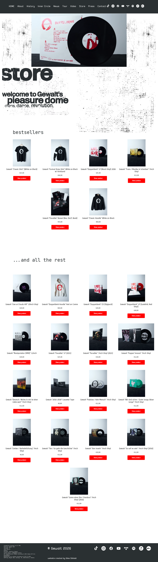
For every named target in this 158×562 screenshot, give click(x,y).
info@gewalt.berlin (16, 552)
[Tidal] (127, 6)
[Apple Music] (137, 6)
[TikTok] (108, 6)
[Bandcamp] (142, 6)
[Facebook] (117, 6)
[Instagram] (112, 6)
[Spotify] (132, 6)
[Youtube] (122, 6)
